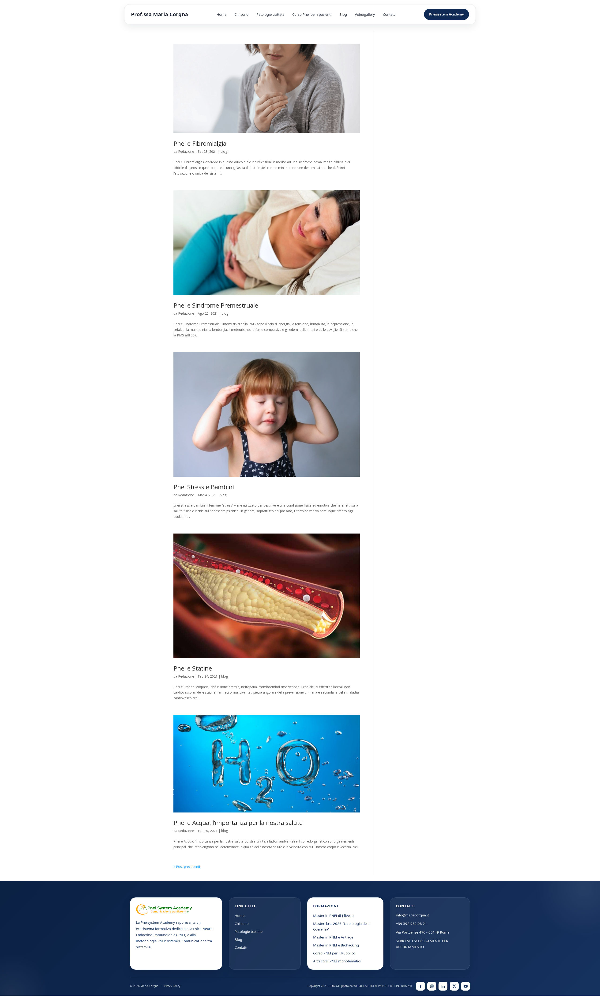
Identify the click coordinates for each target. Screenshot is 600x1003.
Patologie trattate (270, 14)
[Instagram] (431, 986)
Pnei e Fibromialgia (199, 143)
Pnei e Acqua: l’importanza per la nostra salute (238, 822)
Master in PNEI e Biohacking (336, 945)
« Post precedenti (186, 866)
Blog (343, 14)
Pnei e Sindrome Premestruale (215, 305)
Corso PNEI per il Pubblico (334, 953)
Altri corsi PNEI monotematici (337, 961)
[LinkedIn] (443, 986)
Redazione (186, 151)
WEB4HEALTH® (363, 986)
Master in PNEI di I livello (333, 915)
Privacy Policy (171, 986)
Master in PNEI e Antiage (333, 937)
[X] (454, 986)
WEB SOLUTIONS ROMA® (395, 986)
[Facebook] (420, 986)
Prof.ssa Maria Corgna (159, 14)
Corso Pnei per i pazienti (311, 14)
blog (224, 151)
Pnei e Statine (192, 668)
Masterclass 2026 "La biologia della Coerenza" (341, 926)
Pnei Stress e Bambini (203, 487)
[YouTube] (465, 986)
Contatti (389, 14)
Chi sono (241, 14)
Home (221, 14)
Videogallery (365, 14)
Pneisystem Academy (446, 14)
